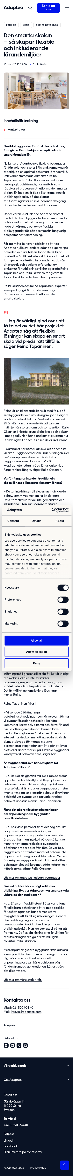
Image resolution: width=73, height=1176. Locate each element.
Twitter (19, 1045)
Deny (36, 663)
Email (25, 1045)
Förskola (11, 25)
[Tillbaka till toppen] (64, 1165)
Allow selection (36, 652)
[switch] (63, 600)
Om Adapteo (13, 1080)
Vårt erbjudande (15, 1066)
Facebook (6, 1045)
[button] (30, 8)
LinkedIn (12, 1045)
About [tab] (59, 520)
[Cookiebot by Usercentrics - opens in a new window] (52, 510)
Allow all (36, 640)
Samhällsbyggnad (47, 25)
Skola (26, 25)
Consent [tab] (13, 520)
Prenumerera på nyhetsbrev (23, 1152)
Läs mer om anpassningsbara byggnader (32, 877)
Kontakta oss (48, 7)
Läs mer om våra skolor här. (23, 979)
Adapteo (9, 1025)
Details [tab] (36, 520)
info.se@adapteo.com (26, 1012)
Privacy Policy (38, 1168)
